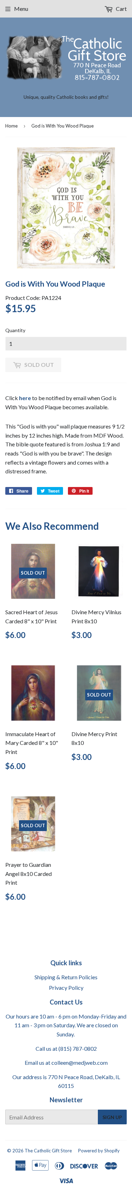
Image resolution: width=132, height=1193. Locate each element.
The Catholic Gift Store (48, 1150)
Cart (121, 8)
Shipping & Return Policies (66, 977)
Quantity (15, 330)
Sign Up (112, 1117)
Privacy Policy (66, 987)
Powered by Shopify (99, 1150)
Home (11, 126)
